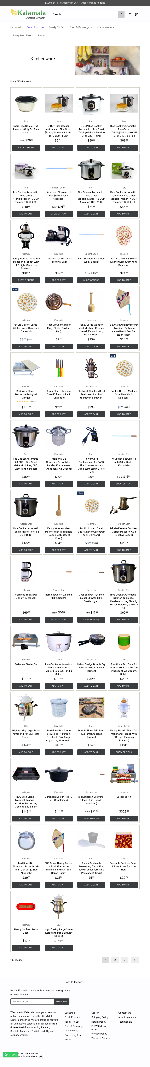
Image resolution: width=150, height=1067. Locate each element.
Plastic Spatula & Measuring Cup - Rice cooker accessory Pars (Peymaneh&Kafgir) (91, 865)
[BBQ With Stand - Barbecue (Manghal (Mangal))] (26, 368)
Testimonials (125, 1021)
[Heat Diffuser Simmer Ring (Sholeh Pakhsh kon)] (59, 302)
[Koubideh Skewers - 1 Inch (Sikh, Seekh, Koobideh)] (59, 169)
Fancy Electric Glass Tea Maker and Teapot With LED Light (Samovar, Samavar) (26, 261)
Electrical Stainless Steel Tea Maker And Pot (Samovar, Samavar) (91, 392)
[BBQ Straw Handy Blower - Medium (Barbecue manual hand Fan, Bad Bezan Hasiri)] (124, 302)
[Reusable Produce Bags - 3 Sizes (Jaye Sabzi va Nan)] (124, 840)
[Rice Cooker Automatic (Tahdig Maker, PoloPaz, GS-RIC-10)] (26, 505)
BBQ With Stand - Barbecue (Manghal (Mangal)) (26, 392)
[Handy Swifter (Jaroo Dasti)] (26, 906)
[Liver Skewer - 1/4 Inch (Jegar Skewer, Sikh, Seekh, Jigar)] (91, 572)
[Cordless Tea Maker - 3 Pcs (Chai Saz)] (59, 236)
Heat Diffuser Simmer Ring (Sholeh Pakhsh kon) (59, 326)
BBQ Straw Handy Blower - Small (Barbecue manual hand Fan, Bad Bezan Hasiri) (59, 865)
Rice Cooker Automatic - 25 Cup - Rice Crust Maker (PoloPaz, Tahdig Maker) (58, 667)
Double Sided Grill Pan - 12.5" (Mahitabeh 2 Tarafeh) (91, 731)
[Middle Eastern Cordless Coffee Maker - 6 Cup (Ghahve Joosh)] (124, 505)
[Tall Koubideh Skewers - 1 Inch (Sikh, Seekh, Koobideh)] (91, 774)
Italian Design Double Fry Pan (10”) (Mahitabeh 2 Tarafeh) (91, 665)
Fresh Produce (72, 1017)
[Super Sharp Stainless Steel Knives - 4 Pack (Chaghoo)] (59, 368)
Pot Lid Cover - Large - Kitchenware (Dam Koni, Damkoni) (26, 326)
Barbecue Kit (124, 794)
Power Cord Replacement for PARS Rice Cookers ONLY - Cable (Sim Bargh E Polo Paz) (91, 463)
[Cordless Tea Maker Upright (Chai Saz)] (26, 572)
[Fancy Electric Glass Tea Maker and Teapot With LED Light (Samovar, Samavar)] (26, 236)
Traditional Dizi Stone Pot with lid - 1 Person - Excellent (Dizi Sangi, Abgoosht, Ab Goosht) (59, 733)
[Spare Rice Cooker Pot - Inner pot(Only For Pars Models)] (26, 103)
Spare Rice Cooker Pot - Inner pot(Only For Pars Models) (26, 127)
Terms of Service (100, 1038)
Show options (26, 147)
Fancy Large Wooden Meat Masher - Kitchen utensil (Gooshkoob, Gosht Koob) (91, 327)
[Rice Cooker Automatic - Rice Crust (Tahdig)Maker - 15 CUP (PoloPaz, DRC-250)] (91, 169)
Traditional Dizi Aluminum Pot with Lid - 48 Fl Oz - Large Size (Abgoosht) (26, 865)
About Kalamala (127, 1017)
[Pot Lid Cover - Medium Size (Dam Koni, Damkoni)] (124, 368)
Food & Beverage (73, 1026)
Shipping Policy (100, 1017)
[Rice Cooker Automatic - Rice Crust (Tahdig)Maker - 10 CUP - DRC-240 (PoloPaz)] (124, 103)
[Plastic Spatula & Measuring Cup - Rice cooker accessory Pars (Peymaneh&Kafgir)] (91, 840)
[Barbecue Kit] (124, 774)
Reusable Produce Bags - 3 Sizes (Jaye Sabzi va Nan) (124, 864)
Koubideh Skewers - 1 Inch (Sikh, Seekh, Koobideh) (59, 193)
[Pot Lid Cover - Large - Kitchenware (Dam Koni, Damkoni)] (26, 302)
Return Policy (98, 1021)
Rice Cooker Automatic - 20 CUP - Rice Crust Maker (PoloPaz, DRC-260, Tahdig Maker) (26, 461)
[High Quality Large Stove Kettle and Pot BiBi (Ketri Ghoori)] (26, 708)
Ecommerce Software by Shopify (26, 1056)
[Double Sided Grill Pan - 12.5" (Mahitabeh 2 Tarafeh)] (91, 708)
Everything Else (73, 1035)
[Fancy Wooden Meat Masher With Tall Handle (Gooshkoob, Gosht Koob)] (59, 505)
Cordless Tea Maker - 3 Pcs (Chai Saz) (59, 258)
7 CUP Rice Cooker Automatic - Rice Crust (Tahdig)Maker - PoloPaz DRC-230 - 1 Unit (59, 128)
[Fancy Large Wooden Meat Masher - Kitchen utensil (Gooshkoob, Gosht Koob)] (91, 302)
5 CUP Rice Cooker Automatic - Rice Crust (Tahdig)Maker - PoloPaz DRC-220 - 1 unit (91, 128)
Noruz (67, 1039)
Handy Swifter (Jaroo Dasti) (26, 929)
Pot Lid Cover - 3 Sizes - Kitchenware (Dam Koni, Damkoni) (123, 259)
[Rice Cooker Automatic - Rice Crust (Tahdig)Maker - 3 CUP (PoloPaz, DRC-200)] (26, 169)
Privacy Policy (99, 1033)
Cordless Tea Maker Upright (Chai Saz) (26, 594)
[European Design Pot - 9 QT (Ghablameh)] (59, 774)
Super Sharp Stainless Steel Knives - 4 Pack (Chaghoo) (58, 392)
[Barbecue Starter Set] (26, 641)
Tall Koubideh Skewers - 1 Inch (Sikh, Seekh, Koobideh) (91, 798)
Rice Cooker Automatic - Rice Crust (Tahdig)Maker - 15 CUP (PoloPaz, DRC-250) (91, 195)
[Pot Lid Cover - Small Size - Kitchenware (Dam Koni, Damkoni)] (91, 505)
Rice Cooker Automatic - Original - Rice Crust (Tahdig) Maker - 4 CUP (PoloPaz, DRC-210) (124, 195)
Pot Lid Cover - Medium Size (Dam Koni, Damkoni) (124, 392)
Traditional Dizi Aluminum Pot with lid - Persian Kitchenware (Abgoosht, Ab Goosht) (59, 461)
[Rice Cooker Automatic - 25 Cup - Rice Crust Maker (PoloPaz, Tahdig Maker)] (59, 641)
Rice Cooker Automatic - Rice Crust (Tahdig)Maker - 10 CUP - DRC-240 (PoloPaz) (124, 128)
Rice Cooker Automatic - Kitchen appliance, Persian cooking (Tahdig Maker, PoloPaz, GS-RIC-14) (124, 599)
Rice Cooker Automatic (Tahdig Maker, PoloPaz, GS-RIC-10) (26, 529)
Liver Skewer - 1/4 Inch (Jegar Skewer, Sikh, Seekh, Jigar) (91, 596)
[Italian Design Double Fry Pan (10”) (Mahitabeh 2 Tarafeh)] (91, 641)
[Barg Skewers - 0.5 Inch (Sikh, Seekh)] (91, 236)
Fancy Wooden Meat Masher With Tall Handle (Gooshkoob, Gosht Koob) (58, 531)
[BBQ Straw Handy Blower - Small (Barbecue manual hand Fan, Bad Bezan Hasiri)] (59, 840)
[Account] (130, 14)
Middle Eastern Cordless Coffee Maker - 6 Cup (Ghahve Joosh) (124, 529)
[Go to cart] (136, 14)
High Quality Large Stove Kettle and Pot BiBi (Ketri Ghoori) (26, 731)
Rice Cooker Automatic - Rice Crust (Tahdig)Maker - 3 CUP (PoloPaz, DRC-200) (26, 195)
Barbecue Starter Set (26, 662)
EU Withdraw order (98, 1028)
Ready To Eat (71, 1021)
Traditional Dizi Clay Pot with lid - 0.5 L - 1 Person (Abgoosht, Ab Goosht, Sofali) (124, 667)
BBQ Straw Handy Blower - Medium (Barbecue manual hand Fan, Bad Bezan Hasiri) (124, 327)
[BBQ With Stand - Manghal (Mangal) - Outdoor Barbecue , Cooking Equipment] (26, 774)
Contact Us (124, 1012)
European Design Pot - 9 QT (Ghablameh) (58, 796)
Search (95, 1012)
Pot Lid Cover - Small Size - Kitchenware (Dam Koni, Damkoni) (91, 529)
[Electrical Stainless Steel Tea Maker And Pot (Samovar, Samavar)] (91, 368)
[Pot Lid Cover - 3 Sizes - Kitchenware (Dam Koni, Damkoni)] (124, 236)
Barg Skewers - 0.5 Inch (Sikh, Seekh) (91, 258)
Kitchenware (71, 1030)
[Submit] (121, 14)
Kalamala (33, 1053)
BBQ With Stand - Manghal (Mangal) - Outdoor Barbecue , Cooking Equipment (26, 799)
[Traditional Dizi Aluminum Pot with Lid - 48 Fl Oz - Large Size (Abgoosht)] (26, 840)
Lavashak (69, 1012)
